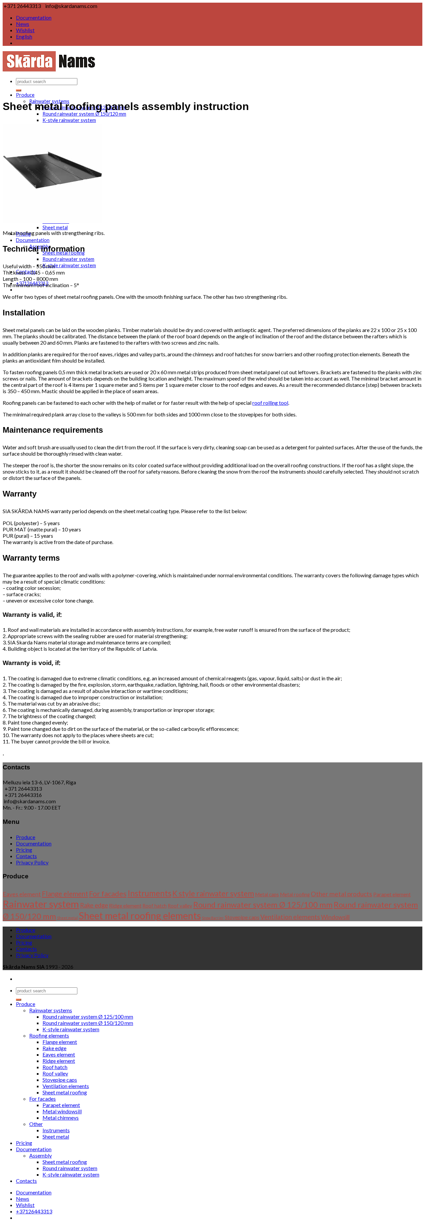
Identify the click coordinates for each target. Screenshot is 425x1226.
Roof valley (180, 906)
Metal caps (267, 894)
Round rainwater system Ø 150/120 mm (87, 1023)
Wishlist (25, 30)
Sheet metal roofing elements (140, 915)
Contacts (26, 856)
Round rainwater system (68, 259)
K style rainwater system (213, 893)
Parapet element (392, 894)
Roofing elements (49, 1035)
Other (36, 1124)
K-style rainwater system (69, 120)
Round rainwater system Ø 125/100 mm (263, 904)
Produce (25, 95)
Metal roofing (295, 894)
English (24, 36)
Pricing (24, 849)
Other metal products (341, 894)
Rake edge (94, 905)
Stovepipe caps (242, 917)
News (22, 24)
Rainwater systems (50, 1010)
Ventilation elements (290, 917)
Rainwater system (41, 904)
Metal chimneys (60, 1117)
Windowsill (335, 917)
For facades (108, 893)
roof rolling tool (270, 402)
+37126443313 (34, 1211)
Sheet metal (55, 227)
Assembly (40, 1155)
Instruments (149, 893)
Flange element (65, 894)
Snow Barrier (213, 918)
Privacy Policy (32, 862)
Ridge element (125, 905)
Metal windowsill (62, 1111)
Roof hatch (154, 906)
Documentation (33, 17)
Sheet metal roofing (64, 1092)
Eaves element (22, 894)
